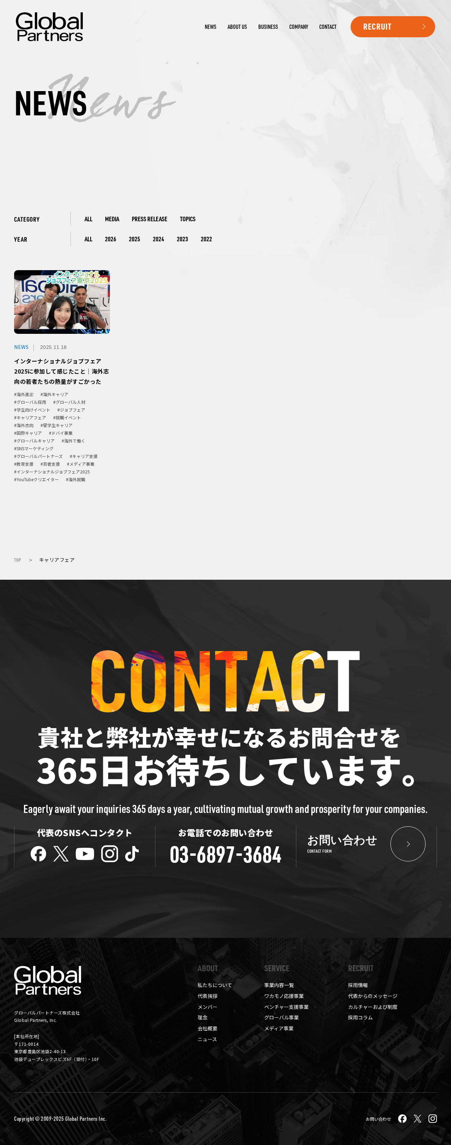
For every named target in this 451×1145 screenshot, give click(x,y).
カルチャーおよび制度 (372, 1006)
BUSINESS (268, 26)
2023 (182, 239)
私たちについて (215, 984)
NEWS (210, 26)
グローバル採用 (31, 402)
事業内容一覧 (279, 984)
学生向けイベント (33, 410)
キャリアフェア (31, 417)
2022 (206, 239)
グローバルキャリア (36, 441)
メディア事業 (81, 464)
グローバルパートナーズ (40, 456)
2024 (158, 239)
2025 (134, 239)
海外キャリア (55, 394)
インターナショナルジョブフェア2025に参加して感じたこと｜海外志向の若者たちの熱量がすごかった (61, 371)
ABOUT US (237, 26)
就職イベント (68, 417)
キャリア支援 (85, 456)
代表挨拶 (207, 995)
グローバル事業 (281, 1017)
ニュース (207, 1039)
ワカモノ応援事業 (284, 995)
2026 (110, 239)
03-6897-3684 (226, 853)
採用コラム (360, 1017)
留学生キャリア (58, 425)
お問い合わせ (378, 1119)
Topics (188, 219)
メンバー (207, 1006)
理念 (203, 1017)
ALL (88, 219)
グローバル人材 (70, 402)
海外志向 (25, 425)
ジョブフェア (72, 410)
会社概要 (207, 1028)
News (21, 346)
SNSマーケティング (35, 448)
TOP (17, 560)
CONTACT (327, 26)
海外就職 (76, 479)
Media (112, 219)
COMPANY (298, 26)
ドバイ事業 (62, 433)
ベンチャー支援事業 (286, 1006)
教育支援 (25, 464)
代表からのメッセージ (372, 995)
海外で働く (74, 441)
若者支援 (51, 464)
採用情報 (358, 984)
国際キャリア (29, 433)
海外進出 (25, 394)
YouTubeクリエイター (38, 479)
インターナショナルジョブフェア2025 (53, 472)
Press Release (149, 219)
